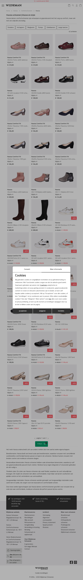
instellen (61, 311)
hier (50, 299)
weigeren (42, 311)
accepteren (23, 311)
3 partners (43, 285)
